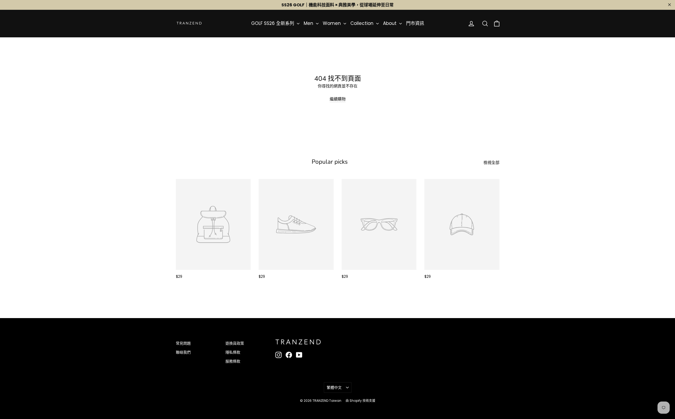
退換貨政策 (234, 343)
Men (309, 23)
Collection (362, 23)
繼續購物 (338, 99)
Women (332, 23)
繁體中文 (334, 387)
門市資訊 (415, 23)
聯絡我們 (183, 352)
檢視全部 (491, 162)
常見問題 (183, 343)
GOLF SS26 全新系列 (273, 23)
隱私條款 (232, 352)
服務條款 (232, 361)
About (390, 23)
